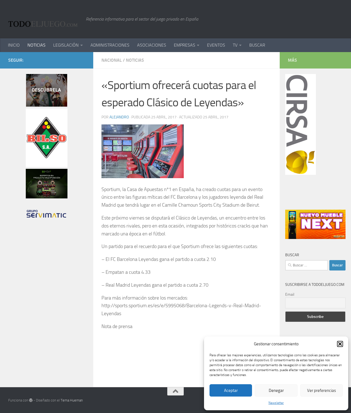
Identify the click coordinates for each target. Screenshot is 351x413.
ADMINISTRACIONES (109, 45)
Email (289, 294)
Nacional (111, 60)
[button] (340, 344)
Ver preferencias (321, 390)
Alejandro (119, 117)
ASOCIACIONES (151, 45)
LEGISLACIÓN (66, 45)
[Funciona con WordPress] (31, 400)
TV (235, 45)
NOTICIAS (36, 45)
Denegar (276, 390)
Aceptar (231, 390)
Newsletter (276, 403)
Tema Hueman (72, 400)
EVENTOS (216, 45)
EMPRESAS (184, 45)
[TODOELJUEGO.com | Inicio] (44, 19)
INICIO (14, 45)
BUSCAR (257, 45)
